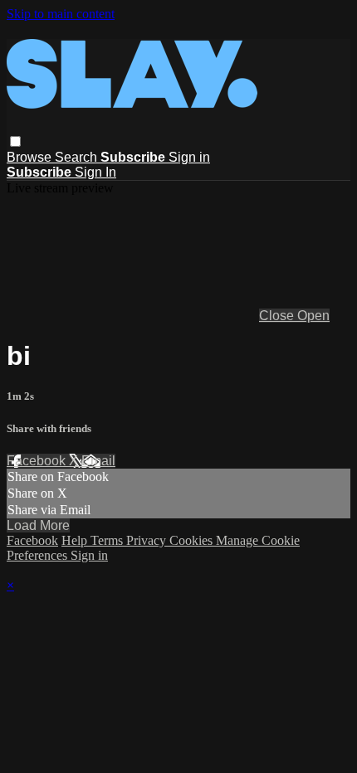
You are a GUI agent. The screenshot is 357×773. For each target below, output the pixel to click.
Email (98, 461)
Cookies (192, 540)
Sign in (189, 157)
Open (313, 316)
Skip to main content (61, 14)
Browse (31, 157)
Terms (108, 540)
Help (75, 540)
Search (77, 157)
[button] (15, 141)
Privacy (147, 540)
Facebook (38, 461)
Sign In (95, 172)
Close (278, 316)
